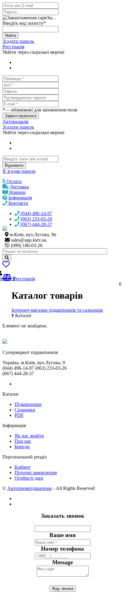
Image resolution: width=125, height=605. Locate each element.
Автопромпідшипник (29, 488)
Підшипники (28, 404)
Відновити (14, 165)
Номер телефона (62, 548)
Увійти (10, 35)
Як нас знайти (29, 435)
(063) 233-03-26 (35, 218)
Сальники (25, 409)
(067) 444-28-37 (35, 224)
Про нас (23, 441)
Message (62, 562)
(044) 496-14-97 (35, 213)
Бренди (22, 446)
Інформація (19, 197)
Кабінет (23, 467)
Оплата (13, 181)
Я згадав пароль (18, 171)
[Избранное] (6, 265)
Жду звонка (62, 588)
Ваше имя (62, 535)
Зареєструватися (20, 116)
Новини (17, 192)
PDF (19, 415)
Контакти (17, 203)
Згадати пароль (18, 41)
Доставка (18, 186)
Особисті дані (29, 478)
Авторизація (15, 121)
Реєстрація (13, 46)
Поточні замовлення (36, 472)
